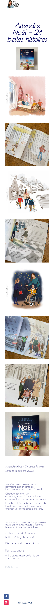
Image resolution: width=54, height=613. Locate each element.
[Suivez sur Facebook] (6, 596)
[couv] (27, 455)
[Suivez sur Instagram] (6, 602)
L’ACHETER (11, 567)
